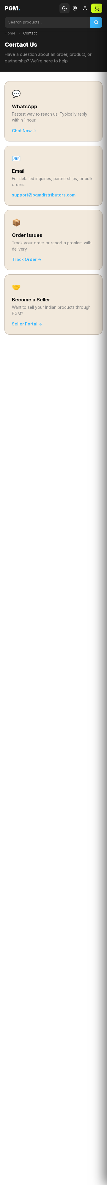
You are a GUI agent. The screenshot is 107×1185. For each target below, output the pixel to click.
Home (10, 33)
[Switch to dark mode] (64, 8)
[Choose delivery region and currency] (75, 8)
